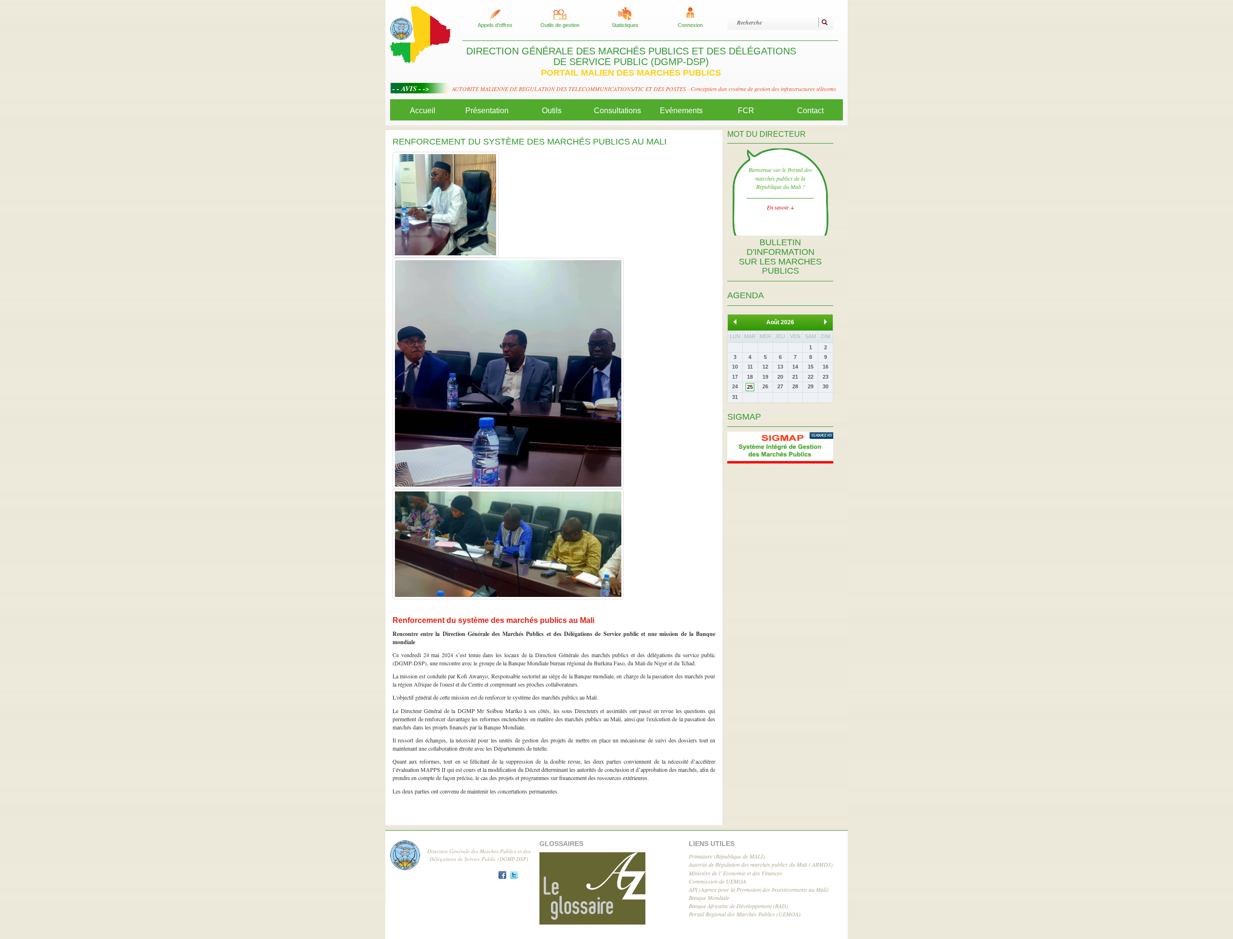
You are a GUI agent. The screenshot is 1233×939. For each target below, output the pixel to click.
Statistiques (625, 25)
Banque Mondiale (709, 897)
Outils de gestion (559, 25)
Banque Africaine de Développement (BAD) (738, 906)
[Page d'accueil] (420, 34)
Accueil (422, 110)
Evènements (681, 110)
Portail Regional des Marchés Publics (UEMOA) (744, 914)
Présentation (487, 110)
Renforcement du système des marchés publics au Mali (493, 620)
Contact (810, 110)
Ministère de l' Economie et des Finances (735, 873)
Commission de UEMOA (717, 881)
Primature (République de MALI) (727, 856)
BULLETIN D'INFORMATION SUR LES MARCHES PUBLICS (780, 257)
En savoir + (780, 207)
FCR (746, 110)
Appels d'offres (495, 25)
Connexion (690, 25)
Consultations (617, 110)
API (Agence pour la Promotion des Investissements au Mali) (758, 889)
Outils (552, 110)
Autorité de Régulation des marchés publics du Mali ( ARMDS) (761, 864)
